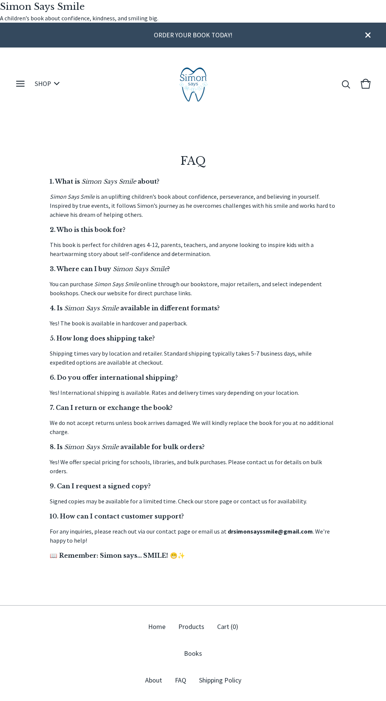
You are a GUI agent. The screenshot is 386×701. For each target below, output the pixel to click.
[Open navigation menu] (20, 84)
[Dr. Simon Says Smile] (193, 83)
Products (191, 626)
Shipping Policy (220, 680)
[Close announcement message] (368, 35)
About (153, 680)
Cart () (227, 626)
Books (193, 653)
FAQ (180, 680)
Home (156, 626)
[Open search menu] (346, 84)
